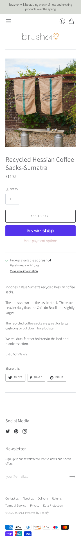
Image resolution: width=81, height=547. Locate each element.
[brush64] (40, 36)
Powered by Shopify (37, 513)
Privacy (34, 505)
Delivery (43, 498)
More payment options (40, 240)
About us (28, 498)
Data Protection (53, 505)
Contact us (12, 498)
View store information (24, 271)
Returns (57, 498)
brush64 (19, 513)
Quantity (11, 189)
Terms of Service (15, 505)
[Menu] (8, 21)
